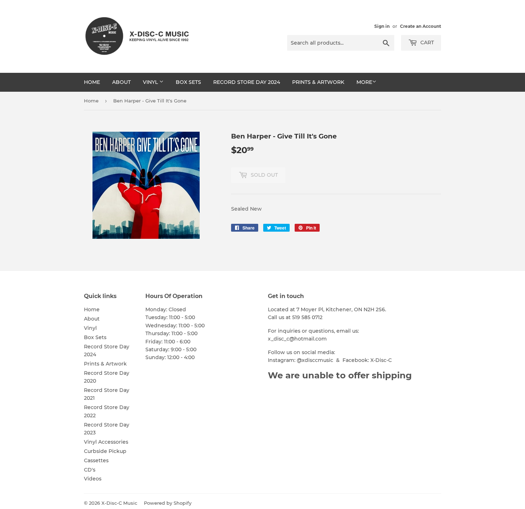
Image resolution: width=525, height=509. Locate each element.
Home (92, 82)
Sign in (382, 26)
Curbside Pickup (105, 451)
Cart (426, 42)
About (121, 82)
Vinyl (151, 82)
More (364, 82)
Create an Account (420, 26)
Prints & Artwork (318, 82)
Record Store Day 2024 (246, 82)
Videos (92, 478)
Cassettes (96, 460)
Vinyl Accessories (106, 442)
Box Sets (188, 82)
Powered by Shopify (167, 503)
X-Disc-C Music (119, 503)
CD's (89, 470)
